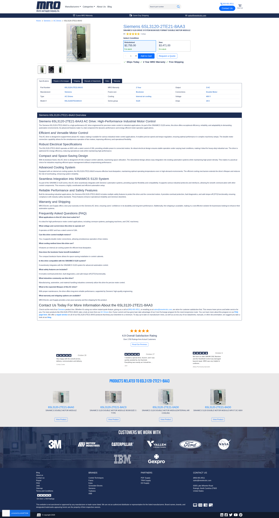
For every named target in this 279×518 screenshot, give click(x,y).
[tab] (44, 81)
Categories (88, 6)
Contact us (40, 478)
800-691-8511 (228, 4)
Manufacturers (72, 6)
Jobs (38, 486)
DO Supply (145, 483)
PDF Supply (145, 478)
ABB (90, 493)
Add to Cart (146, 56)
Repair (38, 480)
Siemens (47, 21)
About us (39, 475)
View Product (61, 419)
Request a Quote (167, 56)
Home (38, 21)
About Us (101, 6)
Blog (109, 6)
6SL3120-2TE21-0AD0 (166, 407)
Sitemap (39, 488)
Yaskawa (92, 491)
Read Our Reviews (139, 344)
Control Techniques (96, 478)
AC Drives (57, 21)
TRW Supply (146, 480)
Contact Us (227, 8)
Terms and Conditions (44, 491)
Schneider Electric (95, 486)
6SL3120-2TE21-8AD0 (218, 407)
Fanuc (90, 480)
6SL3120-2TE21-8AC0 (113, 407)
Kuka (90, 483)
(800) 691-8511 (134, 309)
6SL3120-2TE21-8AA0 (61, 407)
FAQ (38, 483)
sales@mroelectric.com (163, 309)
